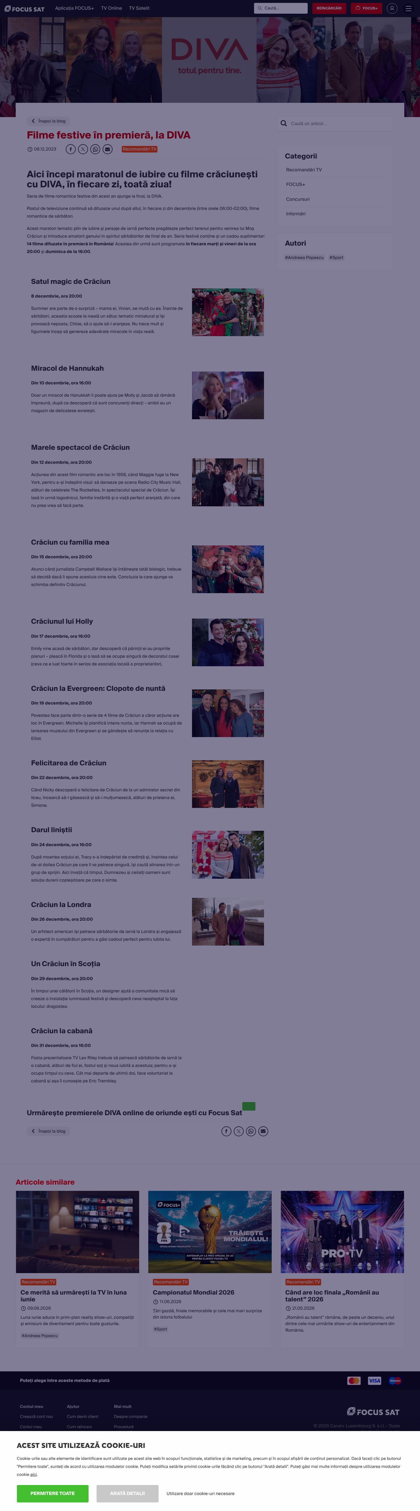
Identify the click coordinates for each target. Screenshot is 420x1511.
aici (33, 1474)
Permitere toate (53, 1493)
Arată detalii (127, 1493)
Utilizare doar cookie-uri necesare (201, 1493)
